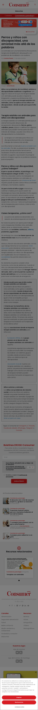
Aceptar (19, 697)
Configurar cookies (19, 706)
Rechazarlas (19, 702)
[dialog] (19, 694)
